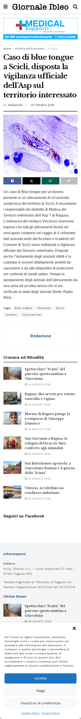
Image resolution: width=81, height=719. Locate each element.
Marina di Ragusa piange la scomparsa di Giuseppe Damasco (47, 418)
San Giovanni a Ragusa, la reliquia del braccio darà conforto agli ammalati (46, 443)
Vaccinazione (31, 314)
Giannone (44, 308)
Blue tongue (23, 308)
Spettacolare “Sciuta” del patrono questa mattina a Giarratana (45, 374)
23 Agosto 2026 (39, 478)
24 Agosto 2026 (39, 384)
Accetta (40, 678)
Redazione (15, 105)
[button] (74, 628)
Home (7, 48)
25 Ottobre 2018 (42, 105)
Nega (40, 691)
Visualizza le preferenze (40, 703)
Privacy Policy (51, 713)
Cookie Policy (30, 713)
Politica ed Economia (29, 48)
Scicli (60, 308)
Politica (53, 48)
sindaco (11, 314)
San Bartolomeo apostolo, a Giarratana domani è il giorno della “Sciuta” (50, 468)
